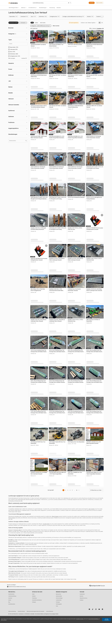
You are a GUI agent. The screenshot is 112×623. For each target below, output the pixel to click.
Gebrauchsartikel (59, 596)
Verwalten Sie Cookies (79, 618)
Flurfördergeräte (59, 604)
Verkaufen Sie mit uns (83, 598)
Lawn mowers (91, 508)
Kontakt (103, 585)
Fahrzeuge (58, 602)
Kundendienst (82, 594)
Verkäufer (34, 596)
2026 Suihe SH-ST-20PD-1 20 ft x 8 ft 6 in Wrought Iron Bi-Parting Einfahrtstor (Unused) (57, 199)
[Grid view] (99, 23)
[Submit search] (70, 3)
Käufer (33, 594)
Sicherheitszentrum (11, 604)
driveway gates (17, 530)
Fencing (10, 530)
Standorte (59, 7)
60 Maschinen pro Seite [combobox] (95, 490)
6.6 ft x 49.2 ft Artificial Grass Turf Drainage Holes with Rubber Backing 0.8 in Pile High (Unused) (57, 352)
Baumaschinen (58, 594)
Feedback (81, 600)
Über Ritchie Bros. (11, 594)
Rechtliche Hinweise (21, 611)
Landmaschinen (58, 600)
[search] (26, 141)
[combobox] (89, 23)
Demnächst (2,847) (13, 22)
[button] (13, 16)
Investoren (10, 598)
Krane (57, 606)
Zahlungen (34, 602)
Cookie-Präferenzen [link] (49, 611)
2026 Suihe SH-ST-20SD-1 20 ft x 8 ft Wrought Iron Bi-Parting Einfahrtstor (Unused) (39, 199)
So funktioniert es (32, 7)
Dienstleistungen (42, 7)
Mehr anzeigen (11, 58)
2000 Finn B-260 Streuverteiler (75, 44)
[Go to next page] (79, 490)
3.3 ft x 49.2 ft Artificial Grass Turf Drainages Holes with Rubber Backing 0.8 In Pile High (94, 382)
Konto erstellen (99, 2)
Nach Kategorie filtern (13, 7)
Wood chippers (55, 516)
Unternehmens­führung (12, 596)
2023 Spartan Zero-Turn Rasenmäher (76, 441)
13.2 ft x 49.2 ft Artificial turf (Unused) (76, 197)
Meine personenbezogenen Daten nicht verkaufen (35, 611)
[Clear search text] (68, 3)
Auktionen (23, 7)
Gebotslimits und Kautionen (37, 600)
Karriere (9, 600)
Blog (9, 602)
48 (76, 490)
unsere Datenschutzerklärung (93, 618)
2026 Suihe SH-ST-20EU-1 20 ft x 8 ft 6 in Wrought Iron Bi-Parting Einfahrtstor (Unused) (57, 229)
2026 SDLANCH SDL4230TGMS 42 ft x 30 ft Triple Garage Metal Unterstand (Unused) (57, 474)
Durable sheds (46, 523)
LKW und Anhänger (59, 598)
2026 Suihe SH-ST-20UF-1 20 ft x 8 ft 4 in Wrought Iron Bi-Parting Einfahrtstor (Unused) (94, 168)
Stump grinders (11, 517)
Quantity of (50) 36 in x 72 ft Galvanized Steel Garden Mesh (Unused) (56, 290)
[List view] (102, 23)
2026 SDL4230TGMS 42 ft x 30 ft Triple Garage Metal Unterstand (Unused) (93, 474)
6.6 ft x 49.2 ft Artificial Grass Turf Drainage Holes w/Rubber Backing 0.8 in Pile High (38, 382)
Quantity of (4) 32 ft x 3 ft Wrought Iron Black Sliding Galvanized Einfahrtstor (38, 229)
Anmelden (92, 2)
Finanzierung (52, 7)
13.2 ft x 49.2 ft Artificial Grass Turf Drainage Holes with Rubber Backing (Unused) (39, 352)
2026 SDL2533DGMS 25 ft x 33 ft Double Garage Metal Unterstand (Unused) (56, 138)
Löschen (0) (24, 58)
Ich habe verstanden (106, 619)
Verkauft (23, 22)
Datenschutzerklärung (12, 611)
